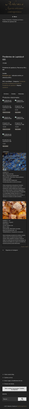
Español (22, 246)
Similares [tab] (6, 94)
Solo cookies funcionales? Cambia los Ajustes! (14, 389)
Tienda (4, 20)
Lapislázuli (5, 87)
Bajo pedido (18, 112)
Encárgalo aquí (6, 75)
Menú (15, 16)
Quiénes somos (8, 377)
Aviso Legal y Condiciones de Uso (13, 380)
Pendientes (9, 20)
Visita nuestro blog (9, 374)
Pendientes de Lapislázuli (9, 85)
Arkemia (14, 4)
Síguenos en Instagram (11, 250)
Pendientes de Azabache (14, 83)
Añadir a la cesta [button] (6, 112)
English (26, 246)
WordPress (19, 406)
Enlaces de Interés (9, 384)
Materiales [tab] (21, 94)
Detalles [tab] (13, 94)
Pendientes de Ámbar (18, 20)
